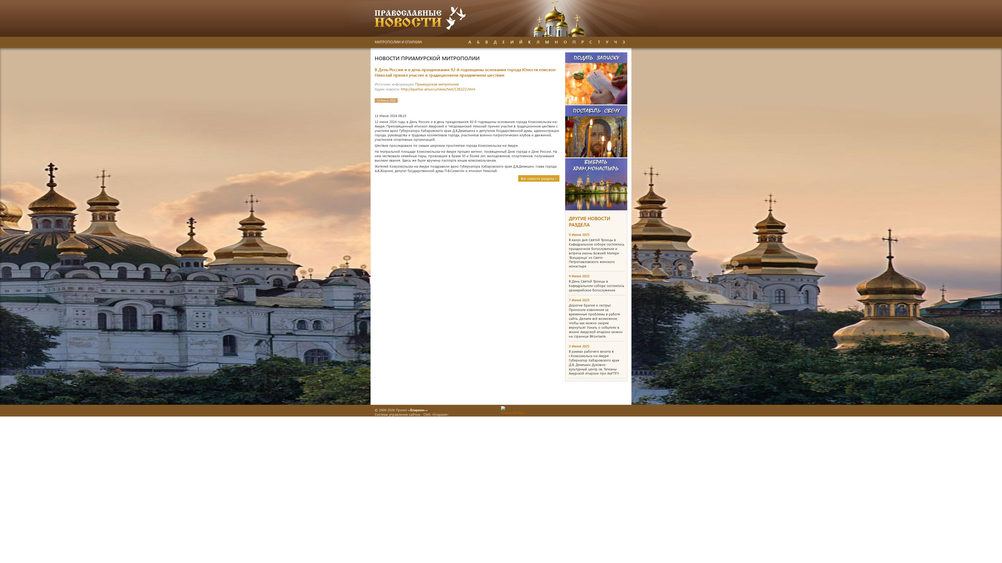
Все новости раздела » (539, 178)
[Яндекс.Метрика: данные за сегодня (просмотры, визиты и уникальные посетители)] (512, 410)
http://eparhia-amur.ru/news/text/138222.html (438, 89)
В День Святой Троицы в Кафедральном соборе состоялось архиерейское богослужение (596, 285)
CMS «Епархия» (436, 414)
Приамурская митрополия (437, 84)
